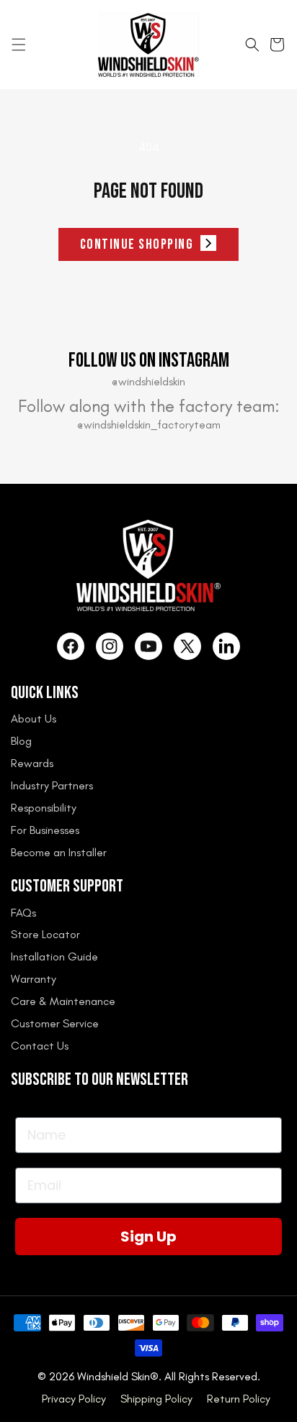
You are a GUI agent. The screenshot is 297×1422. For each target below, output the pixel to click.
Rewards (32, 763)
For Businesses (45, 830)
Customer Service (55, 1023)
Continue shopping (137, 244)
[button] (18, 44)
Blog (21, 741)
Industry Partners (52, 785)
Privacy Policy (74, 1398)
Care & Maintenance (63, 1001)
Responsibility (43, 808)
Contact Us (39, 1045)
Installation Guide (54, 956)
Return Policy (238, 1398)
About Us (33, 718)
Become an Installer (59, 852)
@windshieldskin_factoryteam (149, 424)
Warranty (33, 979)
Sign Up (148, 1236)
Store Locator (45, 934)
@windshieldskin (148, 381)
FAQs (23, 912)
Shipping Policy (156, 1398)
